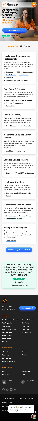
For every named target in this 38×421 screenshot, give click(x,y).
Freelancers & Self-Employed (17, 80)
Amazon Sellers (25, 216)
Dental (8, 196)
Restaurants (26, 126)
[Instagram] (7, 389)
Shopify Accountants (14, 219)
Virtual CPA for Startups (24, 173)
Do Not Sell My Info (26, 398)
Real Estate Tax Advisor (15, 100)
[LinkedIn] (11, 389)
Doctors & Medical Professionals (18, 193)
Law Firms (10, 151)
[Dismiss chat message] (35, 412)
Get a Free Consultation (14, 30)
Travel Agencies (12, 126)
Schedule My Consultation (18, 250)
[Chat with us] (33, 416)
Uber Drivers (11, 241)
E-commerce (11, 216)
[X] (19, 389)
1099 (18, 72)
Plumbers (9, 78)
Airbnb (29, 100)
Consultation (27, 308)
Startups (9, 173)
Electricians (23, 75)
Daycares (9, 72)
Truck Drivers (11, 75)
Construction (28, 72)
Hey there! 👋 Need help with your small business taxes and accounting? (21, 409)
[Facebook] (3, 389)
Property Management (14, 103)
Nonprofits (21, 151)
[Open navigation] (33, 4)
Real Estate (10, 106)
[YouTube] (15, 389)
